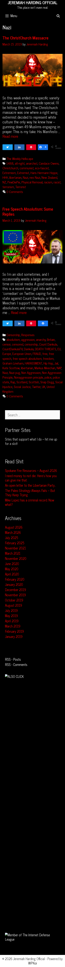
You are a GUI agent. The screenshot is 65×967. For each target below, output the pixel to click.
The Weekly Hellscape (19, 158)
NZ (4, 182)
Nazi (25, 177)
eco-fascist (42, 168)
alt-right (20, 163)
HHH (5, 177)
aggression (28, 339)
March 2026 (13, 532)
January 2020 (14, 584)
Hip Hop (48, 363)
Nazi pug (14, 372)
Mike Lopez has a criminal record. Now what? (29, 502)
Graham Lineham (13, 363)
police (48, 377)
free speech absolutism (27, 358)
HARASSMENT (33, 363)
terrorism (8, 186)
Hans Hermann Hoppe (44, 172)
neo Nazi (35, 177)
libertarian (15, 177)
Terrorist (20, 186)
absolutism (13, 339)
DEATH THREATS (45, 348)
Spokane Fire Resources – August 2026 (31, 470)
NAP (59, 367)
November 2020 (15, 558)
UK (43, 386)
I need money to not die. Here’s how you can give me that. (31, 478)
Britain (51, 339)
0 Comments (14, 191)
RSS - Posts (13, 659)
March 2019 (12, 626)
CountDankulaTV (12, 348)
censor (6, 344)
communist (27, 168)
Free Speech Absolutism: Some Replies (27, 211)
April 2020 (12, 574)
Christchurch (10, 168)
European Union (21, 353)
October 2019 (14, 600)
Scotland (21, 381)
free (45, 353)
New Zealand (49, 177)
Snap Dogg (47, 381)
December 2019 (15, 589)
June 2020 (12, 563)
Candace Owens (49, 163)
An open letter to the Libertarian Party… (30, 485)
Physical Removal (32, 182)
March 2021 (12, 553)
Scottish (34, 381)
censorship (31, 344)
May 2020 (11, 569)
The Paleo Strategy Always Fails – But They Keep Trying (30, 493)
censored (17, 344)
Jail (56, 363)
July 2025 (11, 537)
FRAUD (37, 353)
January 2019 (13, 636)
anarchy (41, 339)
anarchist (32, 163)
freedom (48, 358)
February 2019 (14, 631)
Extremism (9, 172)
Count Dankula (48, 344)
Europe (6, 353)
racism (48, 182)
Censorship (13, 334)
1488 (10, 163)
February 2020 (14, 579)
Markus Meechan (44, 367)
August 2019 (13, 605)
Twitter (36, 386)
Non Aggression (31, 372)
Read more (10, 136)
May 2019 (11, 615)
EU (59, 348)
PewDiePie (14, 182)
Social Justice (22, 386)
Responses (27, 334)
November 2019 (15, 595)
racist (57, 182)
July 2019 (11, 610)
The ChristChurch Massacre (25, 37)
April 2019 (11, 621)
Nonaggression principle (28, 377)
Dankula (29, 348)
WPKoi (32, 963)
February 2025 (14, 543)
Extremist (23, 172)
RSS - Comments (16, 664)
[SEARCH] (58, 16)
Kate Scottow (11, 367)
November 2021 (15, 548)
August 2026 (13, 527)
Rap (12, 381)
